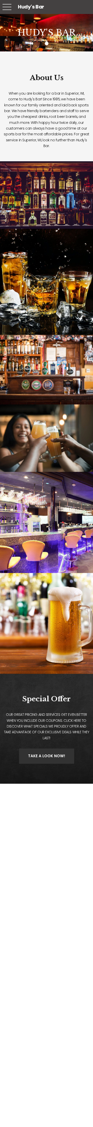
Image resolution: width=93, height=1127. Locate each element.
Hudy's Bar (31, 6)
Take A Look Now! (46, 755)
